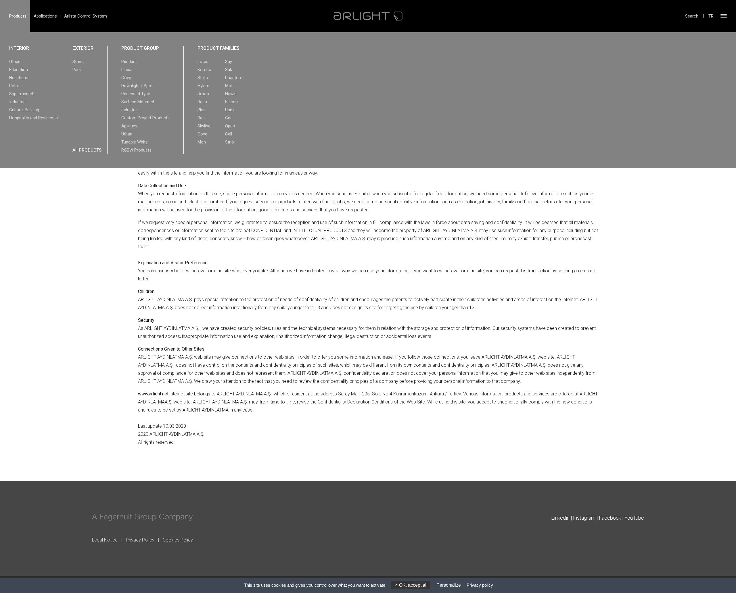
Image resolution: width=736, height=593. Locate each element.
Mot (229, 85)
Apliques (129, 126)
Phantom (233, 77)
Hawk (230, 93)
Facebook (610, 518)
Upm (229, 109)
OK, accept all (413, 585)
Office (14, 61)
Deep (202, 101)
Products (17, 16)
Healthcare (19, 77)
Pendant (129, 61)
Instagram (584, 518)
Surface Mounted (137, 101)
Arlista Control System (85, 16)
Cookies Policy (178, 540)
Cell (228, 134)
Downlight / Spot (137, 85)
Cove (126, 77)
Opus (230, 126)
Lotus (203, 61)
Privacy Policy (140, 540)
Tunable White (134, 142)
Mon (202, 142)
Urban (126, 134)
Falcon (231, 101)
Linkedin (560, 518)
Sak (228, 69)
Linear (127, 69)
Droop (203, 93)
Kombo (204, 69)
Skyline (204, 126)
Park (76, 69)
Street (78, 61)
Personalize (448, 585)
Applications (45, 16)
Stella (203, 77)
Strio (229, 142)
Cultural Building (24, 109)
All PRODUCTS (86, 150)
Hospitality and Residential (34, 117)
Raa (201, 117)
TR (711, 16)
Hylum (203, 85)
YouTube (634, 518)
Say (228, 61)
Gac (229, 117)
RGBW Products (136, 150)
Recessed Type (135, 93)
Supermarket (21, 93)
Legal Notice (105, 540)
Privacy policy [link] (480, 585)
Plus (202, 109)
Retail (14, 85)
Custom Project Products (145, 117)
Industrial (17, 101)
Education (18, 69)
